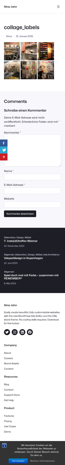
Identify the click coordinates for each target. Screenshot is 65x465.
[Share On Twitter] (4, 150)
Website (9, 198)
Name (9, 171)
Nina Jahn (10, 6)
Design (20, 237)
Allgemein (9, 254)
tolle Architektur (51, 254)
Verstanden (18, 461)
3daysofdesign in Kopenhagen (23, 258)
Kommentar (12, 132)
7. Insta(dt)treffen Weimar (21, 241)
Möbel (28, 237)
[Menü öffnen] (58, 6)
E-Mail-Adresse (14, 184)
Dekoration (10, 237)
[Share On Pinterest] (4, 157)
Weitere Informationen (42, 461)
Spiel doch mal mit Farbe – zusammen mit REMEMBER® (31, 277)
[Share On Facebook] (4, 143)
